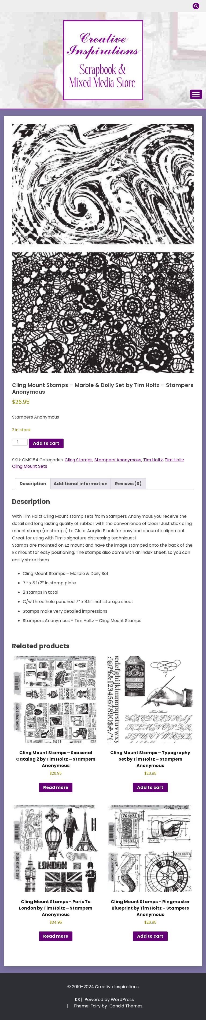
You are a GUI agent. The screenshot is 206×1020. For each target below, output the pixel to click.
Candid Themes (125, 1006)
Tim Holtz (153, 460)
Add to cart (46, 443)
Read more (55, 787)
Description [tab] (33, 484)
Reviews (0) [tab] (128, 484)
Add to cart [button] (150, 787)
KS (77, 999)
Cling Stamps (79, 460)
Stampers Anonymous (117, 460)
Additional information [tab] (81, 484)
